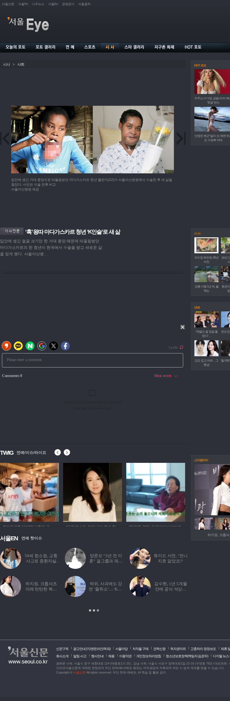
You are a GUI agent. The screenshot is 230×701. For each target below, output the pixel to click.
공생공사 (68, 4)
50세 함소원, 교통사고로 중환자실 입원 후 (41, 561)
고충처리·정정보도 (203, 649)
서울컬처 (84, 4)
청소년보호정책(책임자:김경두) (187, 656)
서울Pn (23, 4)
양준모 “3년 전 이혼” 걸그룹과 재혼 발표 (106, 561)
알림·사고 (79, 656)
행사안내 (97, 656)
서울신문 (8, 4)
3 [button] (98, 610)
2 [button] (94, 610)
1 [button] (90, 610)
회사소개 (62, 656)
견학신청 (159, 649)
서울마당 (121, 649)
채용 (111, 656)
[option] (94, 580)
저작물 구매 (140, 649)
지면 (90, 649)
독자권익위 (178, 649)
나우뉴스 (38, 4)
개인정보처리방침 (148, 656)
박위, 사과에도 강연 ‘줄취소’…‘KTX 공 (106, 589)
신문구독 (62, 649)
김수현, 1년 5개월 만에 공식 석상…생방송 (170, 589)
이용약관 (125, 656)
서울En (53, 4)
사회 (20, 64)
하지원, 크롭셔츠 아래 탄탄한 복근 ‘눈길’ (41, 589)
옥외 (107, 649)
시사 (6, 64)
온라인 (98, 649)
